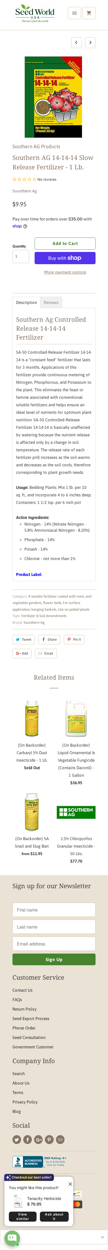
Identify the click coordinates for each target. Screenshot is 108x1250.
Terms (17, 1092)
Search (18, 1073)
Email (48, 653)
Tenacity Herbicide (44, 1198)
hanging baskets (43, 609)
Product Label (28, 574)
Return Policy (24, 1009)
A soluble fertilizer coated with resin (56, 596)
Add (25, 653)
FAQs (17, 999)
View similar (22, 1216)
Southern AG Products (36, 146)
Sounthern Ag (24, 191)
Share (52, 639)
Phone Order (23, 1028)
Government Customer (32, 1046)
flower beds (52, 603)
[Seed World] (34, 17)
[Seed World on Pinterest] (49, 1139)
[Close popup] (68, 1182)
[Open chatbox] (12, 1238)
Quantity (19, 246)
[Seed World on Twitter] (16, 1139)
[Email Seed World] (60, 1139)
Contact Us (22, 990)
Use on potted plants (73, 609)
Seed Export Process (30, 1018)
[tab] (26, 302)
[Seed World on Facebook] (27, 1139)
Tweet (26, 639)
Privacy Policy (25, 1102)
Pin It (77, 639)
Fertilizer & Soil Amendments (43, 616)
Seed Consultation (28, 1037)
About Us (20, 1083)
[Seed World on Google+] (38, 1139)
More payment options (65, 272)
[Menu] (74, 13)
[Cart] (89, 13)
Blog (16, 1111)
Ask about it (54, 1216)
